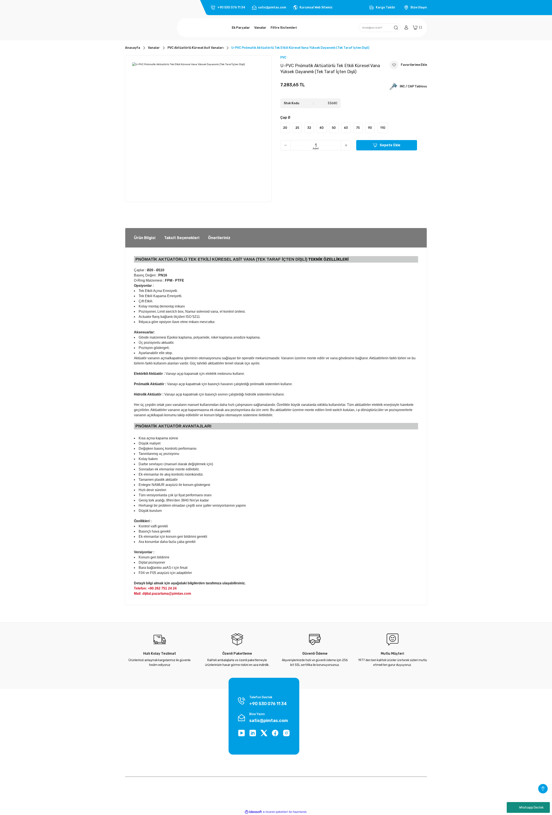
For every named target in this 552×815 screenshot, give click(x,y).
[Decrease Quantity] (285, 145)
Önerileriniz (219, 237)
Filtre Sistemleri (395, 752)
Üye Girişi (338, 728)
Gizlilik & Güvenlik (137, 736)
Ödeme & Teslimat (345, 720)
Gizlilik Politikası (188, 744)
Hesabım (338, 744)
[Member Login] (406, 27)
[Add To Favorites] (408, 65)
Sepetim (338, 752)
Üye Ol (336, 736)
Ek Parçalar (391, 728)
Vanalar (389, 736)
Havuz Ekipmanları (396, 744)
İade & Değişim (135, 752)
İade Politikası (186, 728)
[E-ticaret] (275, 812)
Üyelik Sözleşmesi (137, 728)
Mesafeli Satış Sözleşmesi (195, 736)
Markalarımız (134, 720)
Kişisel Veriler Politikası (140, 744)
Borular (389, 720)
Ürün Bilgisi (144, 237)
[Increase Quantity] (346, 145)
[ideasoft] (253, 812)
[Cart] (417, 27)
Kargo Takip (185, 720)
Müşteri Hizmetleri (189, 752)
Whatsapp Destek (531, 807)
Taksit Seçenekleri (181, 237)
